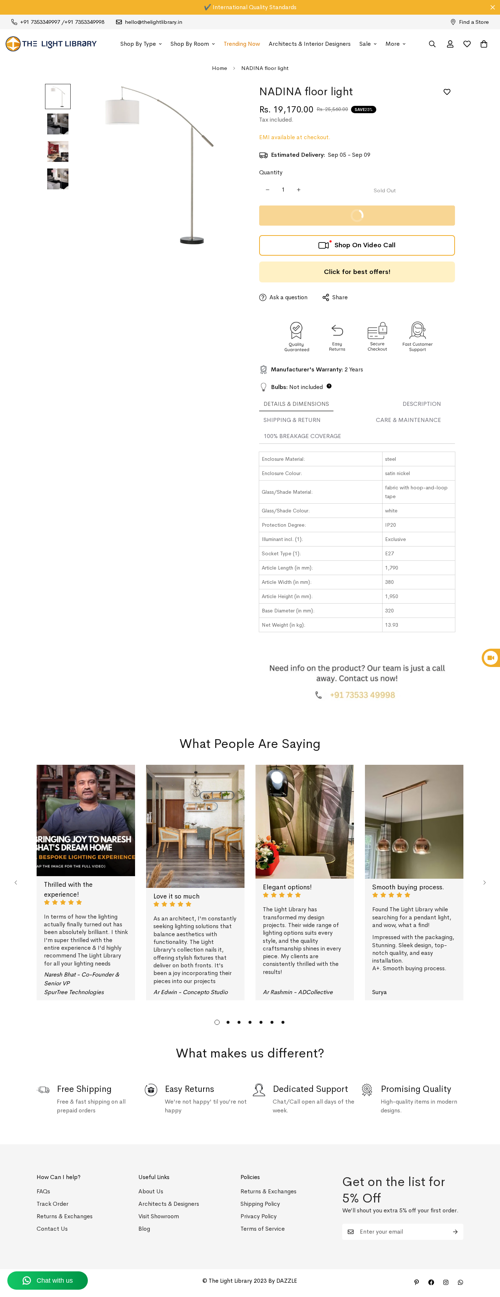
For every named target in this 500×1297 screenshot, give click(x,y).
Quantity (271, 172)
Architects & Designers (168, 1204)
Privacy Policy (258, 1216)
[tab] (296, 404)
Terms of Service (262, 1229)
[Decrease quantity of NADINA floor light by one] (267, 189)
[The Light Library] (51, 44)
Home (219, 67)
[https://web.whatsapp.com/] (460, 1282)
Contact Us (52, 1229)
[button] (483, 44)
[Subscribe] (455, 1232)
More (392, 44)
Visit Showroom (158, 1216)
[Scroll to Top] (485, 1257)
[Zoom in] (225, 99)
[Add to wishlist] (447, 92)
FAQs (43, 1191)
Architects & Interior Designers (310, 44)
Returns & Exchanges (65, 1216)
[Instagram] (446, 1282)
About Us (150, 1191)
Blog (144, 1229)
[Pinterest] (416, 1282)
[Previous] (15, 882)
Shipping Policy (260, 1204)
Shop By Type (138, 44)
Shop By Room (190, 44)
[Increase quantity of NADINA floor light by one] (298, 189)
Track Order (52, 1204)
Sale (365, 44)
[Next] (484, 882)
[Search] (432, 44)
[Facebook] (431, 1282)
